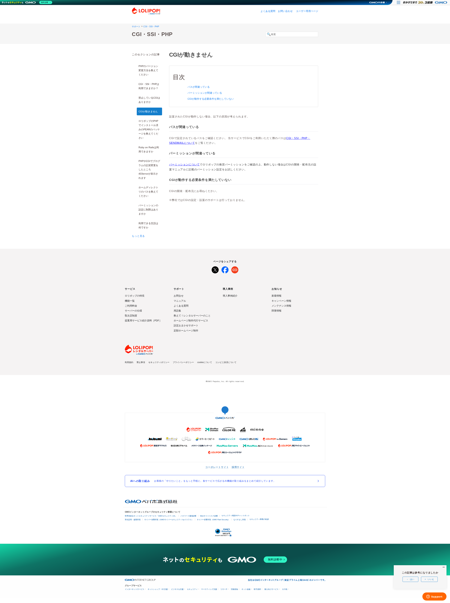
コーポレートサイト (217, 467)
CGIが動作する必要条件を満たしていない (211, 98)
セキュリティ (192, 589)
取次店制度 (131, 315)
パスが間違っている (199, 86)
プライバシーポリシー (183, 362)
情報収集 (234, 589)
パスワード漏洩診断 (188, 516)
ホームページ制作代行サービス (191, 320)
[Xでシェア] (215, 269)
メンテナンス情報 (281, 305)
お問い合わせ (285, 11)
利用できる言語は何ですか (148, 225)
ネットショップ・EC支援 (158, 589)
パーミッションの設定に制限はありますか (148, 209)
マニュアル (180, 300)
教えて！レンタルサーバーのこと (192, 315)
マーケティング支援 (209, 589)
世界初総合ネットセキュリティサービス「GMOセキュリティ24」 (151, 516)
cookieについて (204, 362)
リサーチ (223, 589)
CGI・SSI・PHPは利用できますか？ (149, 86)
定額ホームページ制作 (186, 330)
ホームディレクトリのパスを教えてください (148, 191)
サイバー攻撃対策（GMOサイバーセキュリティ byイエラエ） (168, 520)
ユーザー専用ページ (307, 11)
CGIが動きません (148, 111)
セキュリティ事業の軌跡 (259, 519)
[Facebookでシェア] (225, 269)
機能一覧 (130, 300)
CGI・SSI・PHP (151, 26)
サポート (136, 26)
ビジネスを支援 (177, 589)
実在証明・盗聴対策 (133, 520)
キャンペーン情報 (281, 300)
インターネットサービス (134, 589)
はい (412, 579)
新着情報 (276, 295)
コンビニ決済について (225, 362)
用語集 (177, 310)
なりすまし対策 (239, 520)
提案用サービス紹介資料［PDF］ (143, 320)
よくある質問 (268, 11)
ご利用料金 (131, 305)
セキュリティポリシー (158, 362)
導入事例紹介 (230, 295)
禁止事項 (141, 362)
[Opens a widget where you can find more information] (434, 596)
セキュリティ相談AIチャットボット (235, 516)
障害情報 (276, 310)
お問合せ (179, 295)
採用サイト (238, 467)
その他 (284, 589)
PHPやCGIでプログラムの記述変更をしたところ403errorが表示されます (149, 169)
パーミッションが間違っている (205, 92)
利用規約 (129, 362)
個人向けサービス (271, 589)
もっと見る (138, 236)
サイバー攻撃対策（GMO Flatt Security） (213, 520)
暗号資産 (257, 589)
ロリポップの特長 (134, 295)
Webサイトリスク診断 (209, 516)
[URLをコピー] (234, 269)
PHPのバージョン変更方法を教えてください (148, 70)
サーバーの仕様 (133, 310)
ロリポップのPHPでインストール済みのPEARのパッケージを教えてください (149, 129)
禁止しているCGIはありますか (149, 99)
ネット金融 (246, 589)
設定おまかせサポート (186, 325)
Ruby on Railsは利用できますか (149, 149)
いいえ (431, 579)
